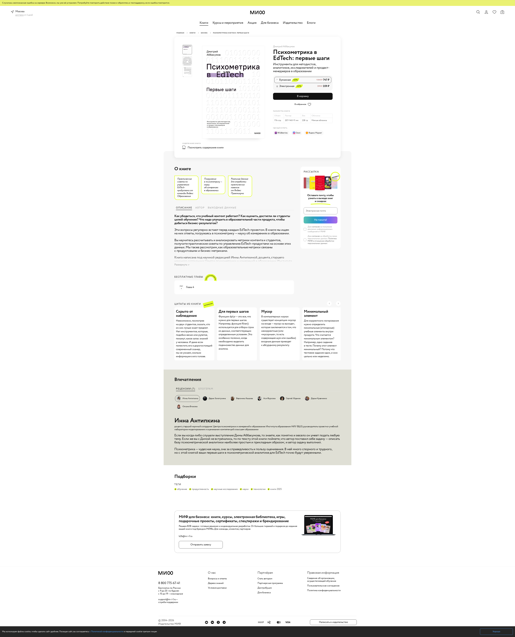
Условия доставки (217, 588)
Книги (204, 23)
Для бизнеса (270, 23)
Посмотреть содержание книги (206, 148)
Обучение (182, 489)
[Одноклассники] (218, 622)
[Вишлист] (494, 12)
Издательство (293, 23)
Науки (245, 489)
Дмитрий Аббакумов (284, 46)
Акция (252, 23)
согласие (316, 226)
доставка (19, 15)
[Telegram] (224, 622)
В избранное (300, 104)
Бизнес (204, 33)
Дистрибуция (265, 588)
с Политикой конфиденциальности (106, 631)
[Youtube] (206, 622)
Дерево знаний (216, 583)
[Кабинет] (486, 12)
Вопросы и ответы (217, 578)
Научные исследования (226, 489)
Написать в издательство (333, 622)
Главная (180, 33)
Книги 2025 (276, 489)
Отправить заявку (200, 545)
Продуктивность (200, 489)
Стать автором (265, 578)
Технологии (259, 489)
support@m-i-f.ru (167, 599)
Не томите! (320, 220)
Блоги (311, 23)
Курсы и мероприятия (228, 23)
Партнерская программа (270, 583)
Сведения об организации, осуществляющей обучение (321, 580)
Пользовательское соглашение (323, 585)
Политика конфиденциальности (324, 590)
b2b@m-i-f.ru (185, 536)
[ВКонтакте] (212, 622)
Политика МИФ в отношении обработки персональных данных (322, 241)
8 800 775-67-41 (169, 583)
